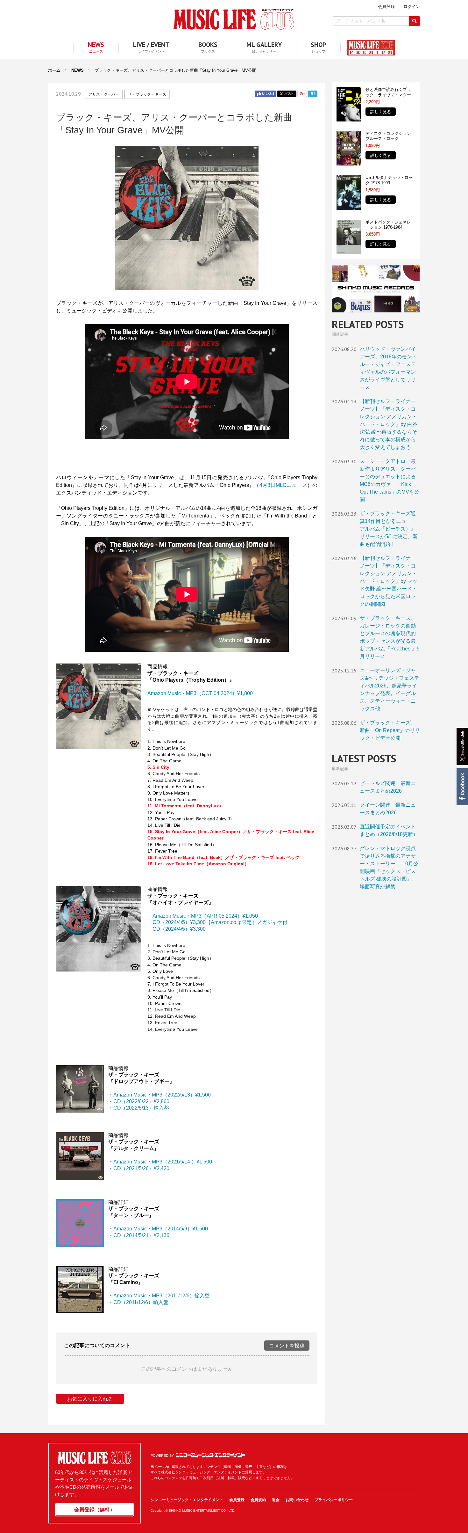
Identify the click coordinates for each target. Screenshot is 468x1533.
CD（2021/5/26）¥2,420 (141, 1168)
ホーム (54, 70)
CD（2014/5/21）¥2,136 (141, 1235)
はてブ (312, 94)
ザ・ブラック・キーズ (147, 94)
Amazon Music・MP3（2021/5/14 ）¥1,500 (162, 1161)
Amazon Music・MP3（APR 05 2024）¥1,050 (205, 916)
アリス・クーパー (104, 94)
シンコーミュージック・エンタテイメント (210, 1455)
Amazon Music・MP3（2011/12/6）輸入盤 (161, 1295)
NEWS (77, 70)
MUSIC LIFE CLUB (234, 19)
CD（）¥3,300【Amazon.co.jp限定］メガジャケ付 (219, 922)
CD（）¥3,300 (179, 929)
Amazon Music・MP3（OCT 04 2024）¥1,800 (200, 693)
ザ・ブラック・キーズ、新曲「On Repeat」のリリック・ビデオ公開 (390, 730)
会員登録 (237, 1500)
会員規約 (258, 1500)
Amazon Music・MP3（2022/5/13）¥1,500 (162, 1094)
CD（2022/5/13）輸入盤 (141, 1108)
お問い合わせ (297, 1500)
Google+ (302, 94)
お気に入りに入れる (90, 1399)
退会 (276, 1500)
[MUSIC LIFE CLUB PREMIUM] (368, 48)
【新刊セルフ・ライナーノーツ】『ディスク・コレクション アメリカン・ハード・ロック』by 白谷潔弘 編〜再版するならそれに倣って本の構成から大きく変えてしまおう (388, 424)
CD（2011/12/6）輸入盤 (140, 1302)
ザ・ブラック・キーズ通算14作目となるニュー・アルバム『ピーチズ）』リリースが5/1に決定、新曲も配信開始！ (389, 529)
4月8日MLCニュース (283, 485)
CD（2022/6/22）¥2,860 (141, 1101)
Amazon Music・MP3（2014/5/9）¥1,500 (160, 1228)
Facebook (462, 786)
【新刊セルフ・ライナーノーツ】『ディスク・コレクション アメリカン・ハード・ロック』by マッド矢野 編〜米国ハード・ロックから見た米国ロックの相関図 (388, 581)
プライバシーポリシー (334, 1500)
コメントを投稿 (287, 1345)
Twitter (286, 94)
